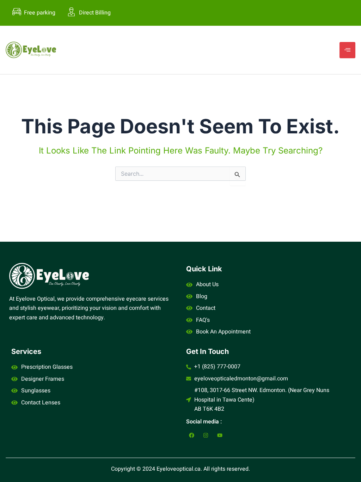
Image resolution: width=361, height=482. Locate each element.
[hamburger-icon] (347, 50)
